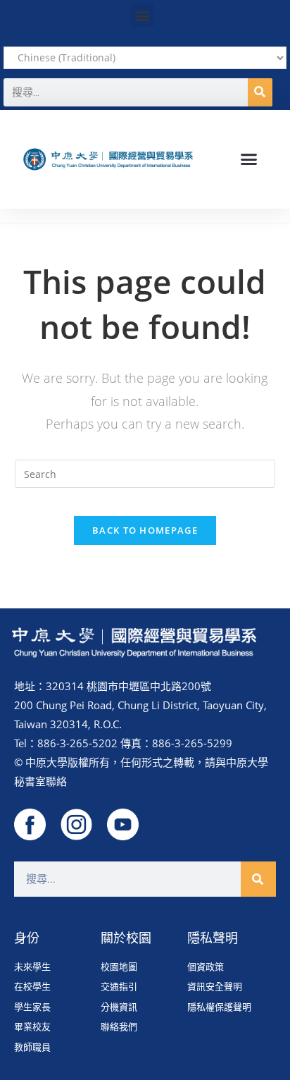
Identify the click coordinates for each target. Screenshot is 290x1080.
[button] (142, 15)
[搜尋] (260, 92)
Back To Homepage (145, 530)
